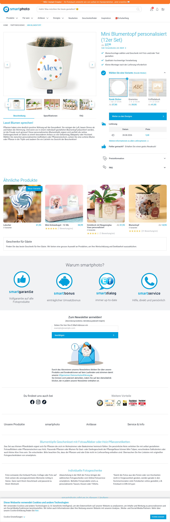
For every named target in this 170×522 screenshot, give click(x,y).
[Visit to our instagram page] (38, 402)
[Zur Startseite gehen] (16, 9)
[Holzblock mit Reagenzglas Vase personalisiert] (106, 204)
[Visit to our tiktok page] (44, 402)
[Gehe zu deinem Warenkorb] (163, 9)
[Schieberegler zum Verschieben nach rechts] (92, 64)
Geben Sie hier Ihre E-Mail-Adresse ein (71, 325)
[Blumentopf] (148, 204)
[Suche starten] (138, 9)
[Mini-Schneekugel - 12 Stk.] (64, 204)
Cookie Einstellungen (13, 517)
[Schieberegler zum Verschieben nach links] (7, 64)
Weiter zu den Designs (122, 116)
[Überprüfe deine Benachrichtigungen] (157, 9)
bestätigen (59, 335)
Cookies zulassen (158, 517)
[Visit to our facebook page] (32, 402)
